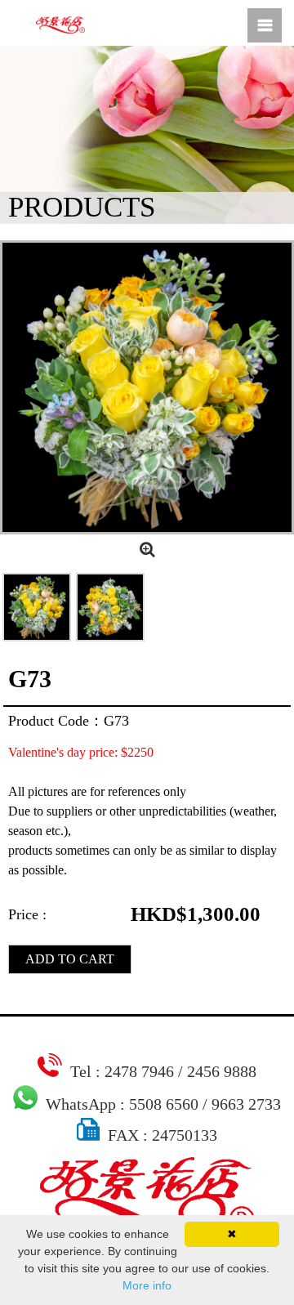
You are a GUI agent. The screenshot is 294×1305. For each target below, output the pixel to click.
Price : (27, 914)
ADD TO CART (69, 959)
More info (147, 1285)
